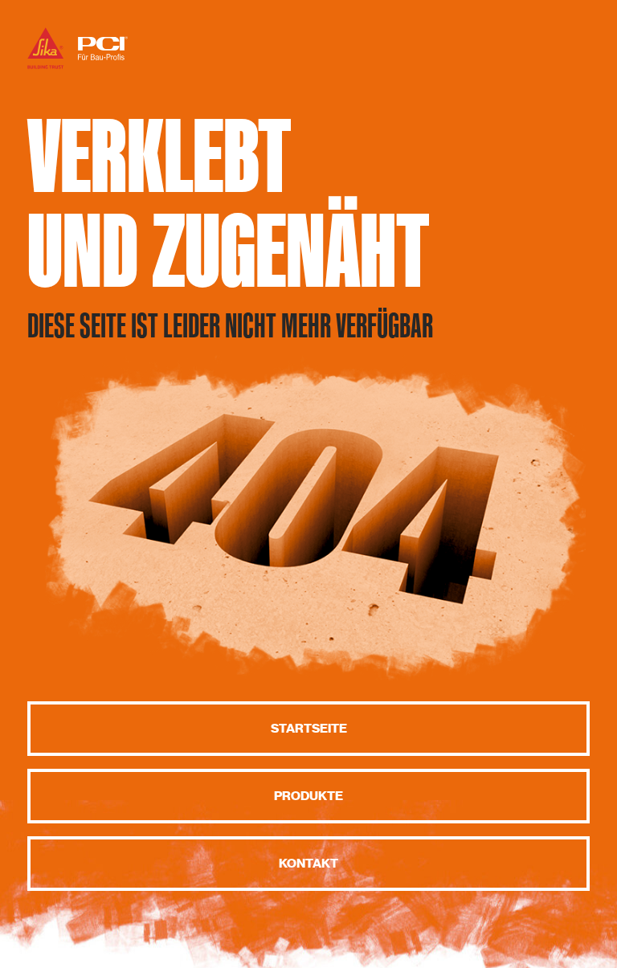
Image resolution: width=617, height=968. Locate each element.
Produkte (308, 796)
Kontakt (308, 864)
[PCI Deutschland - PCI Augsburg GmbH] (77, 68)
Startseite (309, 729)
